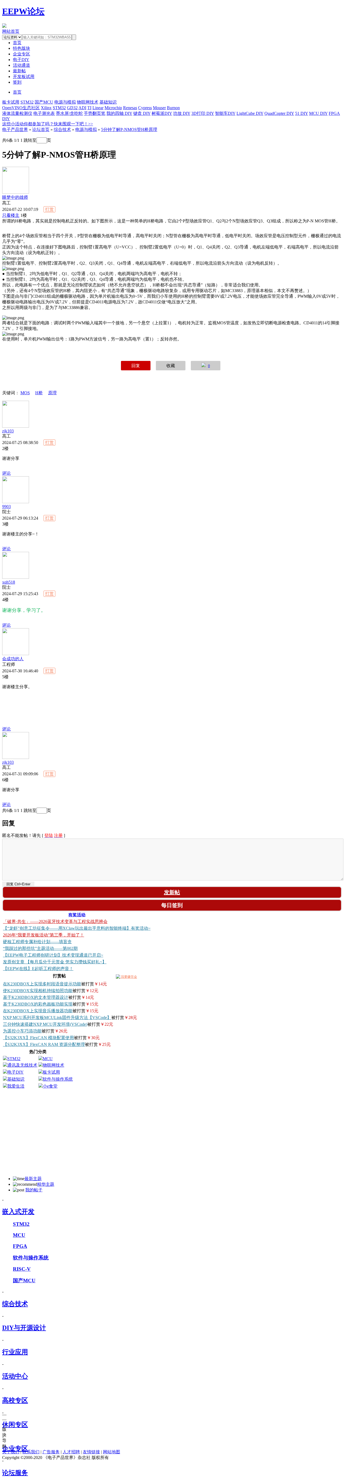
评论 (6, 473)
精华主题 (45, 1184)
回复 (135, 365)
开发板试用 (23, 76)
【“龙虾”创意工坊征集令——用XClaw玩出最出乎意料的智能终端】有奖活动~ (76, 928)
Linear (97, 107)
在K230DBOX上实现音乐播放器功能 (38, 1011)
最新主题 (33, 1178)
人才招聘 (71, 1452)
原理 (52, 392)
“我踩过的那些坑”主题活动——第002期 (40, 948)
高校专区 (15, 1400)
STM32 (27, 102)
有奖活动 (76, 915)
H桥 (39, 392)
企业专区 (21, 54)
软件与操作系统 (58, 1079)
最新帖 (19, 71)
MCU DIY (318, 113)
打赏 (49, 209)
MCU (48, 1058)
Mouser (159, 107)
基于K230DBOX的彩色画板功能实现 (38, 1004)
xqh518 (8, 582)
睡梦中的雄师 (15, 197)
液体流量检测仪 (17, 113)
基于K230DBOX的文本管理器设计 (35, 997)
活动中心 (15, 1376)
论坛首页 (40, 129)
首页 (17, 92)
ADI (82, 107)
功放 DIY (181, 113)
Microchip (113, 107)
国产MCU (44, 102)
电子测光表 (44, 113)
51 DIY (301, 113)
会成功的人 (13, 658)
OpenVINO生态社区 (21, 107)
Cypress (145, 107)
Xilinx (46, 107)
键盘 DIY (141, 113)
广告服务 (51, 1452)
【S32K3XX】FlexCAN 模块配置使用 (38, 1037)
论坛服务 (15, 1472)
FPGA (20, 1246)
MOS (25, 392)
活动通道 (21, 65)
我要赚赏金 (128, 977)
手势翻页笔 (94, 113)
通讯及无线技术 (22, 1065)
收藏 (170, 365)
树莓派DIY (162, 113)
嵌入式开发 (18, 1211)
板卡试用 (10, 102)
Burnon (173, 107)
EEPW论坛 (23, 11)
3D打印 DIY (202, 113)
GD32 (72, 107)
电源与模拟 (65, 102)
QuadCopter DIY (279, 113)
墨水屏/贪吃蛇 (69, 113)
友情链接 (91, 1452)
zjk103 (8, 431)
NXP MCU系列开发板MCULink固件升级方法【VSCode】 (57, 1017)
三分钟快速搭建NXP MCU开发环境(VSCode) (45, 1024)
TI (89, 107)
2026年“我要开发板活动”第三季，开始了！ (43, 935)
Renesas (130, 107)
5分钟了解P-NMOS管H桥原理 (129, 129)
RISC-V (22, 1269)
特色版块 (21, 48)
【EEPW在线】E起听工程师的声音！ (38, 968)
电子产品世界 (15, 129)
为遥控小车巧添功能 (22, 1031)
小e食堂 (50, 1086)
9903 (6, 506)
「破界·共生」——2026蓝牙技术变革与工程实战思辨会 (55, 921)
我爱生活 (15, 1086)
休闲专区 (15, 1424)
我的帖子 (33, 1190)
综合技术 (62, 129)
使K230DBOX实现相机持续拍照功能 (38, 990)
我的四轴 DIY (119, 113)
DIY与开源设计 (24, 1327)
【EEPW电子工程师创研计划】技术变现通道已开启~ (53, 955)
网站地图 (111, 1452)
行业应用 (15, 1351)
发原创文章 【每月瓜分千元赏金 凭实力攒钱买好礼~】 (54, 962)
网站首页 (10, 31)
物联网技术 (87, 102)
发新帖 (172, 892)
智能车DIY (225, 113)
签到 (17, 82)
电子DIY (21, 59)
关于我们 (10, 1452)
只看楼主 (10, 215)
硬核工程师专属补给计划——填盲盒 (37, 941)
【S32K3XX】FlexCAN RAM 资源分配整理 (44, 1044)
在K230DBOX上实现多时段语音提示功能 (42, 984)
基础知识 (108, 102)
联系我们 (31, 1452)
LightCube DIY (249, 113)
